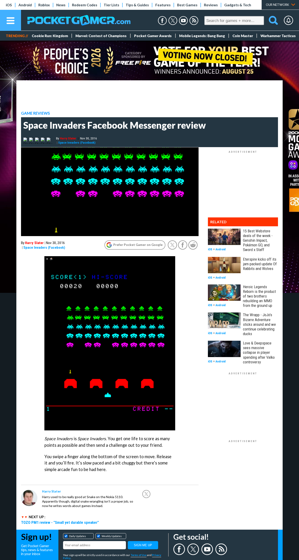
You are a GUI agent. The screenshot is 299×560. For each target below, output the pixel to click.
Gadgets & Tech (237, 5)
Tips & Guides (137, 5)
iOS (9, 5)
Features (163, 5)
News (60, 5)
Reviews (211, 5)
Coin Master (242, 36)
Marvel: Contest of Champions (101, 36)
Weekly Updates (112, 536)
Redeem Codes (84, 5)
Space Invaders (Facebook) (77, 142)
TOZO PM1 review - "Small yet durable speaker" (60, 522)
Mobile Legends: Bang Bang (202, 36)
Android (25, 5)
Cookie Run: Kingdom (50, 36)
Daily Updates (77, 536)
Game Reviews (35, 113)
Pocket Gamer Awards (153, 36)
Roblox (44, 5)
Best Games (187, 5)
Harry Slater (68, 138)
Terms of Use (138, 554)
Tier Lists (111, 5)
